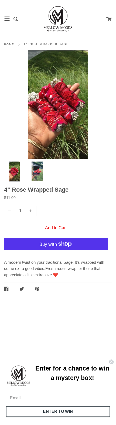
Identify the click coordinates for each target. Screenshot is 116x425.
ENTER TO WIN (58, 411)
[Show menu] (7, 19)
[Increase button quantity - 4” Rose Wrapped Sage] (29, 211)
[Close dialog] (111, 362)
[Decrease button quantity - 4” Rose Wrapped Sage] (10, 211)
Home (9, 44)
